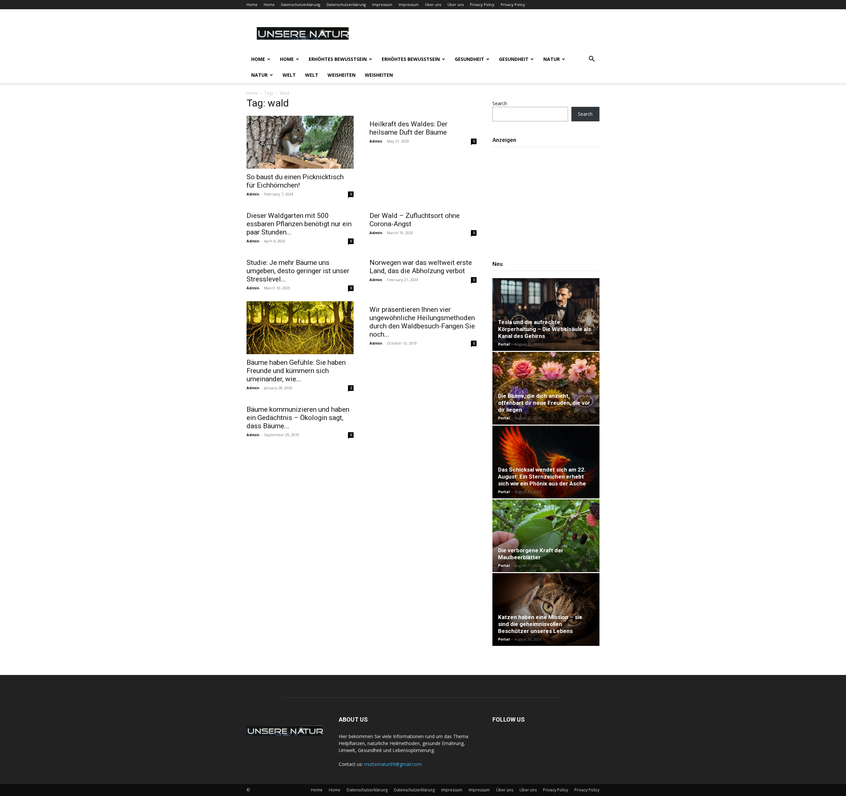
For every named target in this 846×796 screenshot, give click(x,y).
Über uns (433, 4)
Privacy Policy (482, 4)
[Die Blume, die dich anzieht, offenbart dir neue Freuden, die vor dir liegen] (545, 388)
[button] (591, 60)
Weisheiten (341, 75)
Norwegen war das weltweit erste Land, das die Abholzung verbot (420, 267)
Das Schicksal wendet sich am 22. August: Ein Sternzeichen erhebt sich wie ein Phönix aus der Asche (542, 476)
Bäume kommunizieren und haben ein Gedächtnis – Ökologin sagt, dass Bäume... (298, 417)
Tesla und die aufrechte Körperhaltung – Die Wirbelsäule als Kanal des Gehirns (544, 329)
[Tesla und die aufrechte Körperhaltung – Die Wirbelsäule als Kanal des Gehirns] (545, 314)
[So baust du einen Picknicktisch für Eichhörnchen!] (300, 142)
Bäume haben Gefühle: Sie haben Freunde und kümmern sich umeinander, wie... (296, 370)
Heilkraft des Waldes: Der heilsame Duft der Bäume (408, 128)
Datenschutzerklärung (300, 4)
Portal (504, 344)
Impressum (382, 4)
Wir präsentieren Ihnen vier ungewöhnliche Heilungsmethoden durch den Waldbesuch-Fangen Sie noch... (422, 322)
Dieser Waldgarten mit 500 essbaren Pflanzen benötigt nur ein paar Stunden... (299, 224)
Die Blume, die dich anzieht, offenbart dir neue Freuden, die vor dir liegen (544, 403)
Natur (551, 59)
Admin (253, 193)
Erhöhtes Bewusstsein (338, 59)
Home (252, 4)
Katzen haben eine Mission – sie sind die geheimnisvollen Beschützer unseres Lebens (540, 624)
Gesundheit (469, 59)
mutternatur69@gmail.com (393, 764)
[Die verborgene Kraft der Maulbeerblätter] (545, 535)
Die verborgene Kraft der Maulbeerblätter (530, 554)
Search (499, 103)
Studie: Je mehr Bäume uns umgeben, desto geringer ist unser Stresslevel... (298, 271)
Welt (289, 75)
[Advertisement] (547, 200)
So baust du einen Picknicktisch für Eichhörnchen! (295, 181)
